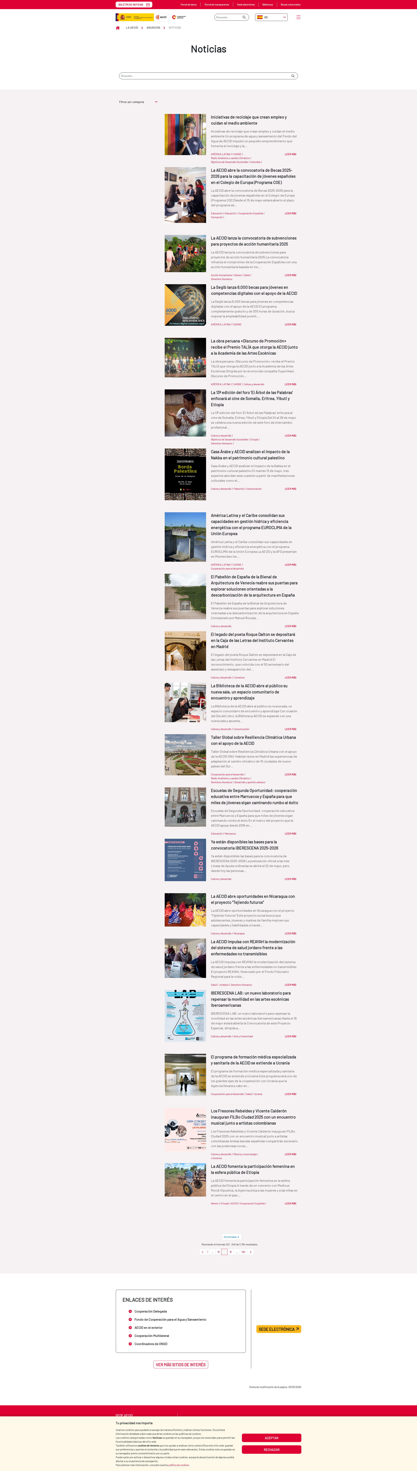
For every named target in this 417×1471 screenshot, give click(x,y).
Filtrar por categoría (131, 102)
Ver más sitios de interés (181, 1364)
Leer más (290, 154)
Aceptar (271, 1438)
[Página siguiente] (250, 1252)
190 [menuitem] (244, 1252)
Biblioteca (268, 4)
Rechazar (272, 1449)
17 (225, 1252)
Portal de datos (189, 4)
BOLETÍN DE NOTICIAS (130, 4)
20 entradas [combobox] (230, 1236)
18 (232, 1252)
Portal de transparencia (217, 4)
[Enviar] (244, 17)
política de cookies (178, 1464)
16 (219, 1252)
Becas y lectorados (291, 4)
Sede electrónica (246, 4)
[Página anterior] (202, 1252)
